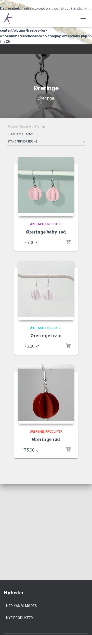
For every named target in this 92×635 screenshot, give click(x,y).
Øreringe (37, 224)
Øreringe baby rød (46, 232)
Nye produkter (19, 618)
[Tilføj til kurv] (68, 242)
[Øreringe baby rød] (46, 186)
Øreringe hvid (46, 335)
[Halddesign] (12, 18)
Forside (12, 126)
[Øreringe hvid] (46, 290)
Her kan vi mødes (21, 606)
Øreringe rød (46, 439)
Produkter (25, 126)
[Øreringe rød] (46, 394)
